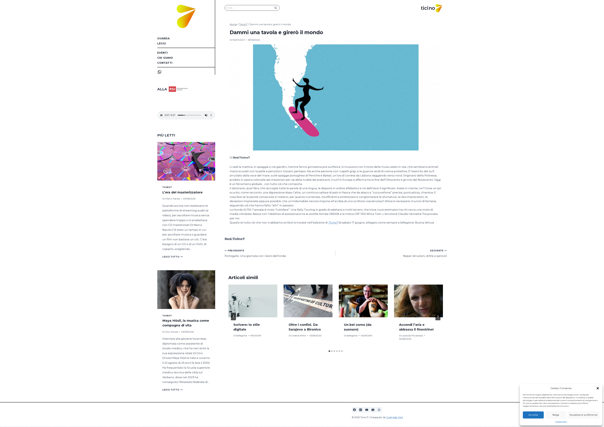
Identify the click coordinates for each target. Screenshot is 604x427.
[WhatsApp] (379, 410)
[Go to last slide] (233, 316)
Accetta (533, 414)
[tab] (329, 351)
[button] (597, 388)
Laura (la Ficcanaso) (412, 335)
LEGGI (161, 43)
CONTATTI (165, 62)
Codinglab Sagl (394, 417)
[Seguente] (437, 316)
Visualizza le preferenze (583, 414)
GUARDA (163, 38)
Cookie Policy (561, 421)
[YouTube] (366, 410)
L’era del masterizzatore (182, 192)
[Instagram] (360, 410)
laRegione (241, 335)
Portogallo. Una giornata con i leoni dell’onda (255, 253)
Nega (555, 414)
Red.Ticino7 (238, 40)
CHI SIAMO (165, 57)
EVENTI (162, 52)
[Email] (373, 410)
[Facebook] (354, 410)
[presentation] (252, 301)
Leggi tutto (172, 256)
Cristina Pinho (298, 335)
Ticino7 (333, 222)
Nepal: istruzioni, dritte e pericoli (425, 253)
